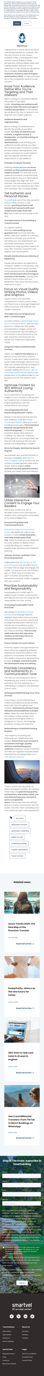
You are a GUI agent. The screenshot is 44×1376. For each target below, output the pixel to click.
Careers (25, 1335)
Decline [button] (26, 23)
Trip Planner (7, 1335)
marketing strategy (19, 843)
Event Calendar (8, 1341)
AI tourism (20, 818)
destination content (19, 824)
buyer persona (21, 167)
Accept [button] (17, 23)
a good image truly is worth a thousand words (21, 322)
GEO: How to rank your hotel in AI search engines (21, 1056)
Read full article (24, 944)
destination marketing (20, 831)
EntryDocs (6, 1338)
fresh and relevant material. (20, 755)
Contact (25, 1338)
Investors (6, 1360)
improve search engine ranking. (19, 459)
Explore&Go (7, 1331)
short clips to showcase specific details (20, 371)
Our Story (25, 1331)
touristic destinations (19, 850)
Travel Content (17, 856)
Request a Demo (9, 1354)
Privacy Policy (27, 1360)
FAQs (4, 1357)
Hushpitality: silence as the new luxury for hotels (21, 992)
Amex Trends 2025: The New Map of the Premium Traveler (21, 927)
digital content (17, 837)
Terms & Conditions (29, 1354)
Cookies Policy (27, 1357)
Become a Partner (9, 1364)
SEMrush (18, 422)
